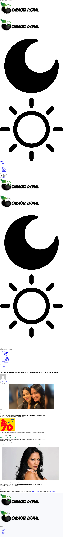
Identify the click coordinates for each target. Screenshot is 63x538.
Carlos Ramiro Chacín (3, 381)
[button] (2, 177)
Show (1, 369)
